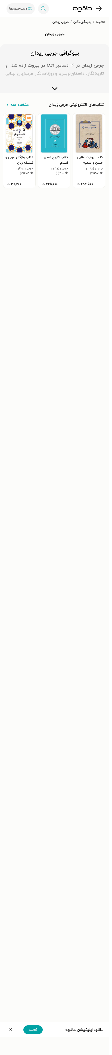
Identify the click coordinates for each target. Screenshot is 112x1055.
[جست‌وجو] (43, 8)
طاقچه (100, 22)
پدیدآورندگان (82, 22)
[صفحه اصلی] (82, 9)
